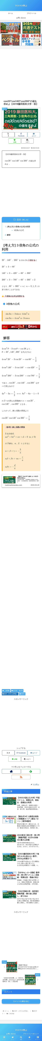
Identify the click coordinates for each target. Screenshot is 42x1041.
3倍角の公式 (19, 230)
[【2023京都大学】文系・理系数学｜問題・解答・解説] (10, 28)
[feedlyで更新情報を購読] (30, 771)
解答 (9, 235)
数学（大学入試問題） (11, 694)
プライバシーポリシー (31, 1034)
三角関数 (7, 690)
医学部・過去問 (18, 690)
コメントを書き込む (21, 1001)
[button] (27, 140)
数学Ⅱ (23, 694)
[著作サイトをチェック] (11, 771)
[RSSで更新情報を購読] (21, 777)
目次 (19, 219)
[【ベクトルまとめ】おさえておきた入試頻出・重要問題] (10, 40)
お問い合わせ (11, 1034)
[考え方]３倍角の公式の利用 (18, 226)
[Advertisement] (21, 74)
